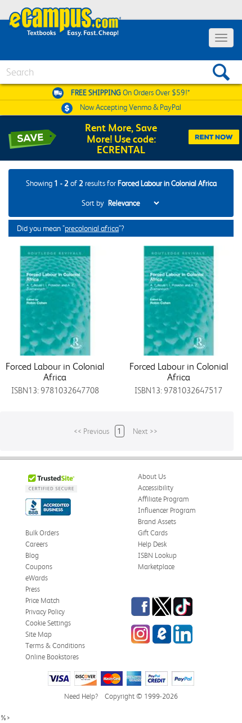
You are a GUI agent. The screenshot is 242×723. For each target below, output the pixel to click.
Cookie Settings (48, 623)
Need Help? (81, 696)
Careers (36, 544)
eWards (36, 578)
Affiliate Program (163, 499)
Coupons (38, 566)
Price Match (42, 600)
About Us (152, 476)
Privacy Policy (45, 611)
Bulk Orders (42, 533)
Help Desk (152, 544)
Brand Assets (157, 521)
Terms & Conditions (55, 645)
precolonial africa (92, 228)
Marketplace (156, 566)
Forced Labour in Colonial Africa (55, 372)
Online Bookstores (52, 657)
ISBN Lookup (157, 555)
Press (32, 589)
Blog (32, 555)
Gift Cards (153, 533)
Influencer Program (167, 510)
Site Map (38, 634)
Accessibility (155, 488)
